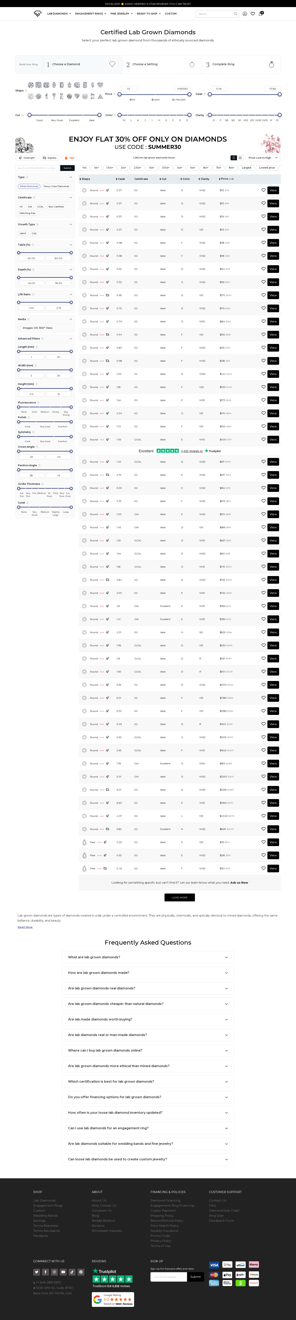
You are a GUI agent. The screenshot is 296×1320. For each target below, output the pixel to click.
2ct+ (123, 167)
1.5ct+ (110, 167)
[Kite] (77, 96)
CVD (34, 233)
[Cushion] (46, 85)
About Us (99, 1200)
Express (52, 157)
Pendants (40, 1236)
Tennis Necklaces (46, 1231)
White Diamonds (29, 186)
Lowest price (267, 167)
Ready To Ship (147, 13)
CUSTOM (171, 13)
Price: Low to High (260, 157)
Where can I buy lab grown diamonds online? (105, 1050)
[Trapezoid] (92, 96)
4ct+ (180, 167)
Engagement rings (89, 13)
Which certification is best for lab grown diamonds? (111, 1081)
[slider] (120, 94)
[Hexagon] (69, 96)
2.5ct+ (137, 167)
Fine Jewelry (120, 13)
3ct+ (151, 167)
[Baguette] (61, 96)
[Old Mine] (85, 96)
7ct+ (218, 167)
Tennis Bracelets (45, 1226)
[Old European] (38, 96)
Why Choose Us (104, 1205)
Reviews (98, 1226)
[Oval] (54, 85)
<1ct (84, 167)
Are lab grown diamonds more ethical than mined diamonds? (119, 1066)
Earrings (39, 1221)
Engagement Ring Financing (172, 1205)
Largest (246, 167)
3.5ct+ (166, 167)
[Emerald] (61, 85)
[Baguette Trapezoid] (54, 96)
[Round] (31, 85)
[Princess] (38, 85)
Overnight (29, 157)
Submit (67, 168)
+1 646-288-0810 (48, 1282)
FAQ (212, 1205)
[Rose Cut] (31, 96)
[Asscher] (77, 85)
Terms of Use (160, 1246)
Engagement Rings (48, 1205)
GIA (30, 206)
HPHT (23, 233)
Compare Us (101, 1210)
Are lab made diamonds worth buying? (100, 1019)
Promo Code (160, 1236)
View (273, 190)
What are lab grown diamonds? (94, 957)
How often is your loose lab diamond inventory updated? (115, 1113)
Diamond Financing (165, 1200)
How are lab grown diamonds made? (98, 973)
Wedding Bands (45, 1215)
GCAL (40, 206)
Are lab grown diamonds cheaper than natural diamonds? (116, 1004)
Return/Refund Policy (166, 1221)
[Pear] (69, 85)
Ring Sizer (216, 1215)
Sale (71, 157)
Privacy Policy (160, 1241)
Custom (39, 1210)
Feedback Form (221, 1221)
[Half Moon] (46, 96)
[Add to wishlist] (263, 190)
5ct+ (193, 167)
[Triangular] (100, 96)
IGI (21, 206)
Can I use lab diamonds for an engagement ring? (108, 1128)
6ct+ (205, 167)
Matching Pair (27, 213)
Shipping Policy (162, 1215)
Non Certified (56, 206)
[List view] (234, 157)
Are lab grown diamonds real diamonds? (101, 988)
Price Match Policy (164, 1226)
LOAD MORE (180, 897)
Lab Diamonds (57, 13)
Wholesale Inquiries (107, 1231)
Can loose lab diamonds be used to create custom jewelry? (117, 1159)
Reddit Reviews (103, 1221)
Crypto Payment (163, 1210)
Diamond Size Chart (224, 1210)
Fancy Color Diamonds (56, 186)
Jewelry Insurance (164, 1231)
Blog (95, 1215)
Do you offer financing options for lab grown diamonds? (114, 1097)
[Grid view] (240, 157)
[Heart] (100, 85)
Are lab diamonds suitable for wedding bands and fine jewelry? (120, 1144)
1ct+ (96, 167)
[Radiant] (85, 85)
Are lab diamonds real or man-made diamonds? (107, 1035)
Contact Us (217, 1200)
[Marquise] (92, 85)
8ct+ (231, 167)
